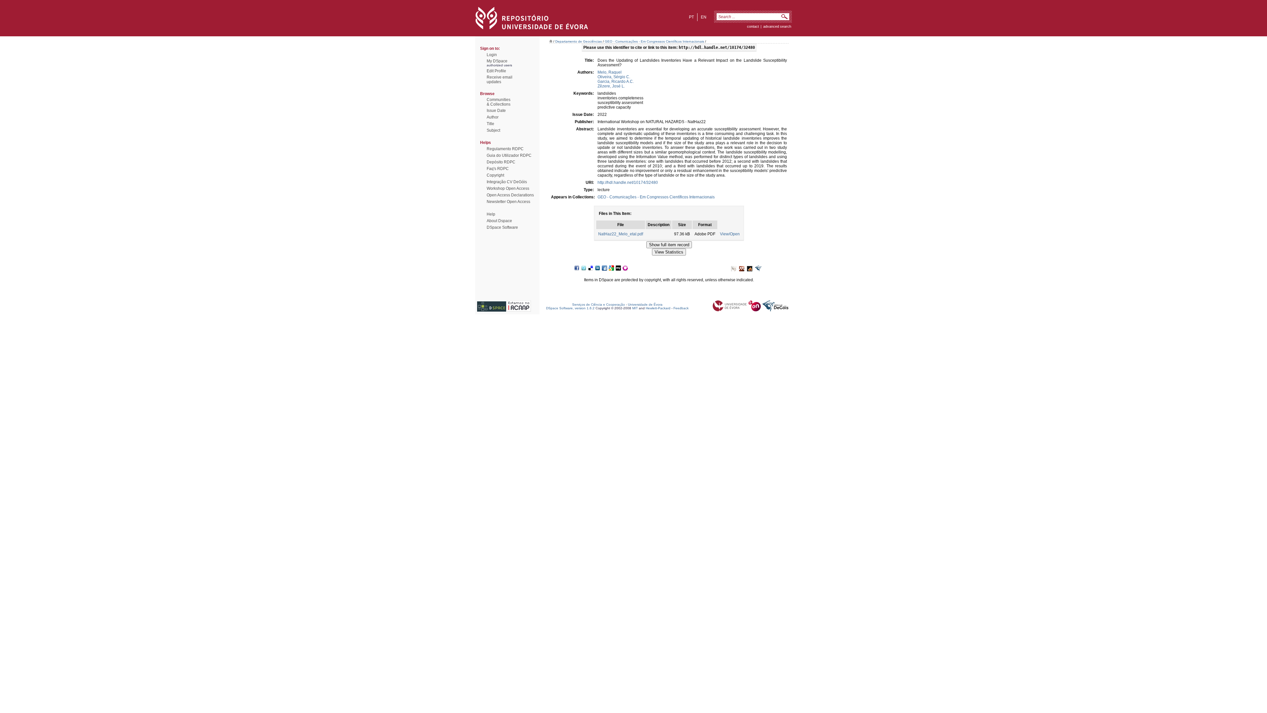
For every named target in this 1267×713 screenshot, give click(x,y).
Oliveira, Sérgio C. (614, 77)
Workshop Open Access (508, 188)
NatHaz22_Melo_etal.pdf (620, 234)
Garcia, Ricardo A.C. (616, 81)
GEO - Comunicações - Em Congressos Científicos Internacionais (654, 41)
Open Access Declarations (510, 195)
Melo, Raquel (610, 72)
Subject (493, 130)
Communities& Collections (498, 102)
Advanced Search (777, 26)
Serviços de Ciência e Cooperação (598, 304)
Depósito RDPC (501, 162)
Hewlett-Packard (658, 308)
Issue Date (496, 110)
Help (491, 214)
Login (492, 54)
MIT (635, 308)
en (703, 17)
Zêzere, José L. (611, 86)
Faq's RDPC (498, 168)
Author (493, 117)
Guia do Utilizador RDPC (509, 155)
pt (691, 17)
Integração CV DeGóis (507, 182)
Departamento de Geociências (578, 41)
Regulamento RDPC (505, 149)
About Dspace (499, 221)
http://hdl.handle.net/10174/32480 (628, 182)
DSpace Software (502, 227)
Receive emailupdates (499, 79)
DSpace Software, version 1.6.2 (570, 308)
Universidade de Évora (645, 304)
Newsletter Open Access (508, 201)
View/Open (730, 234)
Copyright (495, 175)
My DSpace (497, 61)
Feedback (681, 308)
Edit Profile (496, 71)
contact (753, 26)
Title (490, 123)
